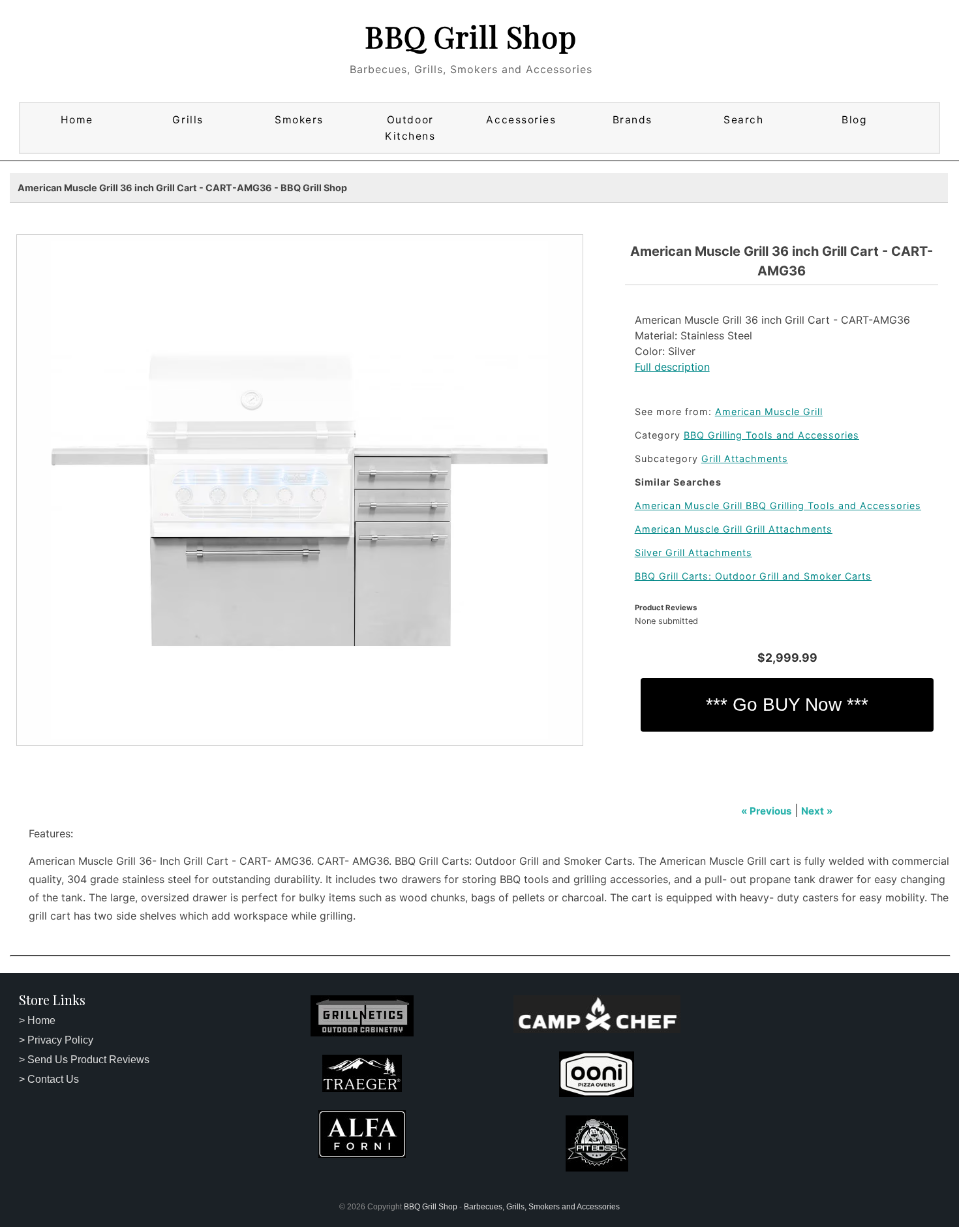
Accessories (521, 120)
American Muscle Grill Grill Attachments (733, 529)
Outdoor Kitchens (410, 128)
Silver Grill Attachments (693, 552)
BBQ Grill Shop (471, 36)
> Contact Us (49, 1079)
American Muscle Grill (769, 411)
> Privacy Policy (56, 1040)
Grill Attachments (744, 458)
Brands (632, 120)
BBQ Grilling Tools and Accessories (771, 435)
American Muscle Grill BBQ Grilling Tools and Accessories (778, 505)
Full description (672, 366)
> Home (37, 1020)
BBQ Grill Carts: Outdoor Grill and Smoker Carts (753, 576)
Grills (187, 120)
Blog (854, 120)
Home (77, 120)
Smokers (299, 120)
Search (743, 120)
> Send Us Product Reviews (84, 1059)
